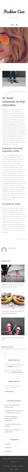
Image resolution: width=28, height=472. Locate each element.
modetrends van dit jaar (16, 372)
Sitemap (17, 469)
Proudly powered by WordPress (9, 458)
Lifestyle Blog (8, 447)
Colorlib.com (14, 461)
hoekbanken (11, 366)
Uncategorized (8, 451)
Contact (11, 469)
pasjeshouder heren (9, 391)
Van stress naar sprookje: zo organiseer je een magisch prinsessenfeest (11, 418)
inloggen (7, 349)
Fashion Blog (21, 91)
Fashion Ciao (14, 11)
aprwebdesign (13, 91)
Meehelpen (21, 466)
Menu (12, 25)
